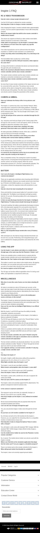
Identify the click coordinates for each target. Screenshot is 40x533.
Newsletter (6, 507)
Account (3, 466)
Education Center (7, 490)
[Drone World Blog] (37, 503)
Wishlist (10, 466)
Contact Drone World (9, 495)
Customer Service (8, 480)
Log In (16, 466)
